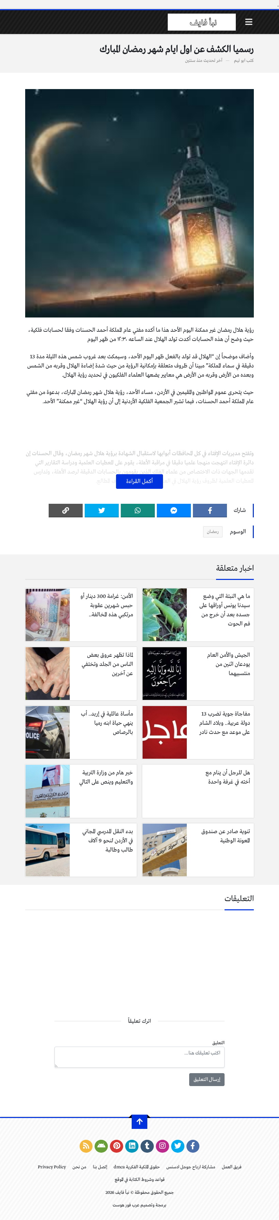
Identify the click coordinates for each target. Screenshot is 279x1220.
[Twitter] (102, 510)
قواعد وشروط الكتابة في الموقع (140, 1180)
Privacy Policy (52, 1167)
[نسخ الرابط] (66, 510)
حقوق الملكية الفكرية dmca (137, 1167)
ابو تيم (239, 61)
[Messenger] (174, 510)
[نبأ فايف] (202, 22)
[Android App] (101, 1146)
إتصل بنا (100, 1167)
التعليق (218, 1043)
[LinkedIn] (131, 1146)
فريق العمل (232, 1167)
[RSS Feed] (86, 1146)
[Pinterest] (116, 1146)
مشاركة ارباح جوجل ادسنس (190, 1167)
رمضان (213, 532)
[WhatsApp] (138, 510)
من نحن (79, 1167)
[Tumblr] (147, 1146)
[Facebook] (210, 510)
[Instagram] (162, 1146)
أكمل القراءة (139, 481)
